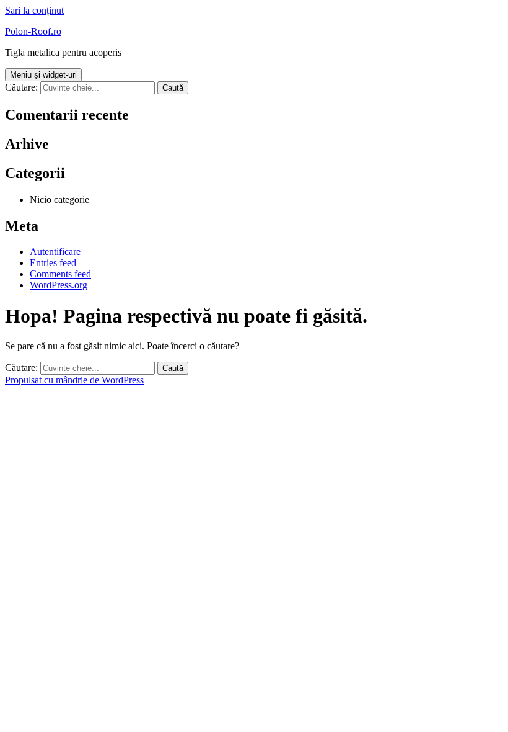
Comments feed (60, 274)
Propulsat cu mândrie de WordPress (74, 380)
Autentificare (55, 251)
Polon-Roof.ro (33, 31)
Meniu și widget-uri (43, 74)
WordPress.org (58, 285)
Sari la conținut (34, 10)
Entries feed (53, 262)
